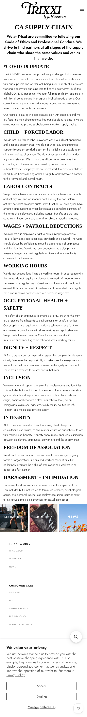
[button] (76, 637)
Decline (41, 696)
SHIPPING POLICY (18, 608)
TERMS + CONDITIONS (21, 624)
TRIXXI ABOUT (16, 550)
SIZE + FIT (14, 592)
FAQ (11, 600)
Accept (41, 686)
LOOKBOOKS (16, 558)
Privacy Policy (15, 675)
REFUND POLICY (18, 616)
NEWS (12, 566)
